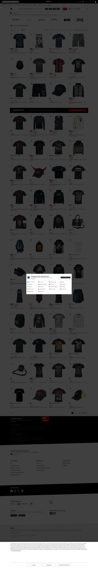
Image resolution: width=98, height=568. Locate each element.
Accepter (34, 565)
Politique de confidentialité (16, 550)
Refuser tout (49, 565)
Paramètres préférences (64, 565)
